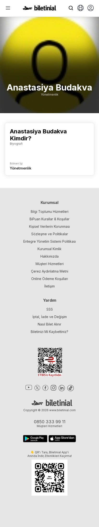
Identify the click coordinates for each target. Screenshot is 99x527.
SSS (49, 309)
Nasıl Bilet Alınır (49, 324)
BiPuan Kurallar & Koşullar (49, 219)
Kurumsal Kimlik (49, 249)
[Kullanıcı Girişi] (90, 8)
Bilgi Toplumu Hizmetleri (49, 211)
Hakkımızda (49, 256)
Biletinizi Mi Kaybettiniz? (49, 332)
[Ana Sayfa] (39, 9)
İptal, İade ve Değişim (49, 317)
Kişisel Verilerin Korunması (49, 226)
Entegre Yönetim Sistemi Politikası (49, 241)
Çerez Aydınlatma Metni (49, 271)
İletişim (49, 286)
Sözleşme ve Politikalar (49, 234)
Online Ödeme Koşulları (49, 279)
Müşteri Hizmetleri (50, 264)
